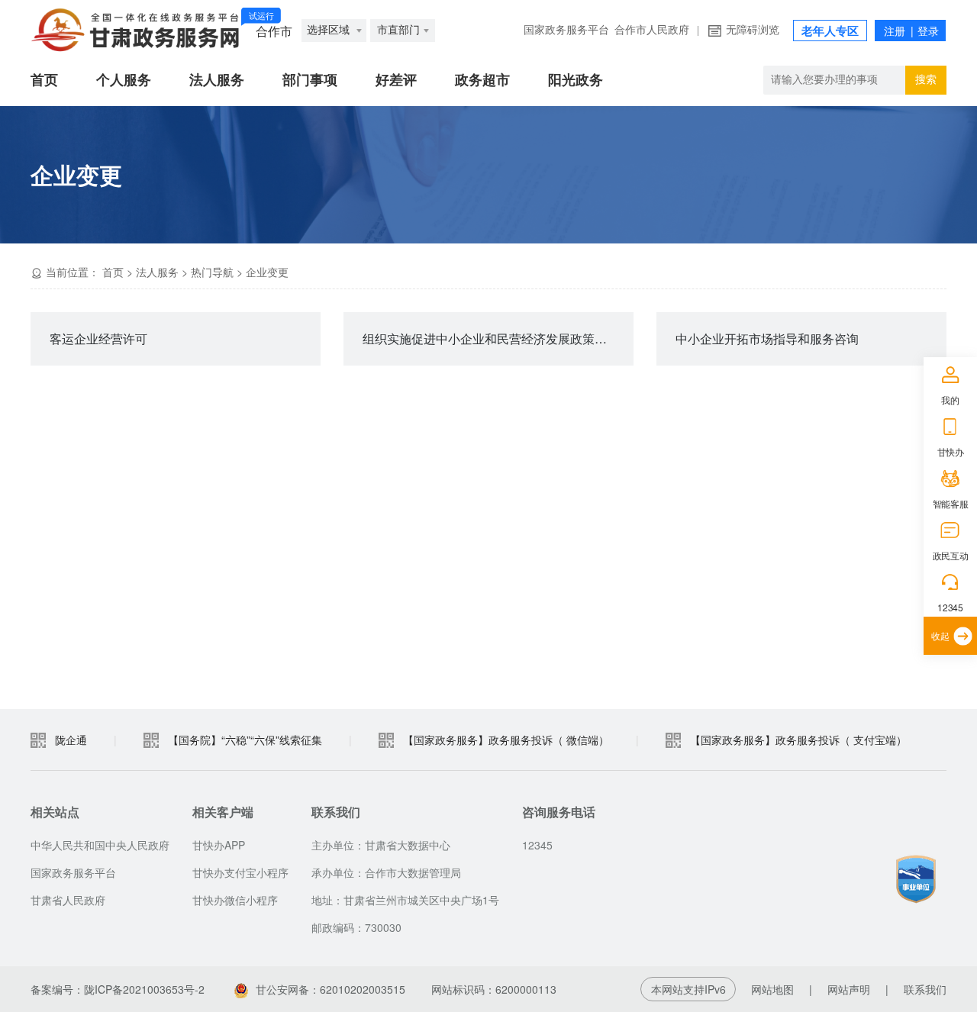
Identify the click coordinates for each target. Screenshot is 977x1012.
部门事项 (309, 80)
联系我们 (925, 989)
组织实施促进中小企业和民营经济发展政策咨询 (491, 338)
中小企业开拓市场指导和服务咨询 (767, 338)
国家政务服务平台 (566, 30)
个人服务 (123, 80)
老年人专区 (830, 31)
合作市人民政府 (651, 30)
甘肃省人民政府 (68, 899)
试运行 (261, 16)
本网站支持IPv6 (688, 989)
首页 (44, 80)
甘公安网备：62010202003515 (330, 989)
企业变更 (267, 271)
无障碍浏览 (752, 30)
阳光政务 (575, 80)
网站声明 (848, 989)
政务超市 (482, 80)
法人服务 (216, 80)
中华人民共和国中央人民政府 (100, 844)
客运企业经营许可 (98, 338)
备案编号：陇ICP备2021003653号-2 (118, 989)
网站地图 (772, 989)
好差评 (396, 80)
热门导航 (212, 271)
